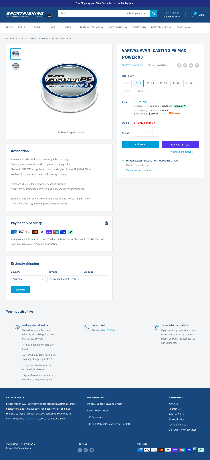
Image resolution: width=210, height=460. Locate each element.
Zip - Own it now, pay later (182, 430)
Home (9, 38)
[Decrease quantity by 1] (137, 133)
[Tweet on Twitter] (191, 65)
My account (171, 17)
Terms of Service (177, 425)
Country (15, 272)
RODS (37, 27)
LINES (52, 27)
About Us (173, 404)
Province (52, 272)
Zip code (88, 272)
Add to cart (141, 144)
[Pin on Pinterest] (185, 65)
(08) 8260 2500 (107, 330)
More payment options (180, 152)
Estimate (20, 290)
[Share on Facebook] (179, 65)
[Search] (153, 13)
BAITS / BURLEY (159, 27)
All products (20, 38)
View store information (138, 170)
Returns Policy (176, 414)
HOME (9, 27)
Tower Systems (25, 448)
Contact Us (174, 409)
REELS (21, 27)
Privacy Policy (176, 419)
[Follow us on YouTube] (91, 450)
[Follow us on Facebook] (80, 450)
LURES (67, 27)
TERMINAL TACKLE (90, 27)
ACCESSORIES (116, 27)
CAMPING (181, 27)
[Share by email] (197, 65)
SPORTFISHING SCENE (133, 65)
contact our (31, 419)
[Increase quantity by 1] (156, 133)
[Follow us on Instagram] (86, 450)
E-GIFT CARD (139, 27)
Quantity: (127, 133)
